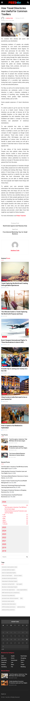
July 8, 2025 (4, 316)
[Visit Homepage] (15, 2)
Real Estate (24, 656)
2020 (4, 544)
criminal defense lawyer (8, 569)
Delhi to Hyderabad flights (9, 572)
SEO (21, 598)
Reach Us (3, 694)
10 (3, 636)
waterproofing (21, 607)
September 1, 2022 (6, 373)
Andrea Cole (9, 18)
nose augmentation (22, 589)
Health (13, 656)
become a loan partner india (9, 567)
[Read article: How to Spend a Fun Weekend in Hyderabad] (15, 414)
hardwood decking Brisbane (9, 578)
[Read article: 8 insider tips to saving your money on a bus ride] (15, 357)
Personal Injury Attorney (8, 595)
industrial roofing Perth (8, 584)
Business (3, 658)
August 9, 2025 (5, 287)
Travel (4, 279)
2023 (4, 534)
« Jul (2, 649)
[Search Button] (28, 2)
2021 (4, 541)
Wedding (23, 666)
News (12, 664)
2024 (4, 531)
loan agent (19, 584)
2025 (4, 527)
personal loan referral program (10, 598)
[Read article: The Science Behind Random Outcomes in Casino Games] (4, 455)
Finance (3, 664)
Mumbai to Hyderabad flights (9, 587)
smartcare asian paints (8, 601)
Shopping (23, 658)
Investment (14, 660)
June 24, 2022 (5, 401)
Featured (3, 662)
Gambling (4, 666)
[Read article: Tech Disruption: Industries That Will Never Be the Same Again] (4, 440)
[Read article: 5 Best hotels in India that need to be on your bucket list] (15, 385)
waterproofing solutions (8, 609)
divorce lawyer (18, 575)
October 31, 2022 (6, 344)
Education (4, 660)
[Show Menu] (2, 2)
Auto (2, 656)
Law (12, 662)
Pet (12, 666)
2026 (4, 502)
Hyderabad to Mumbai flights (9, 581)
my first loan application (8, 589)
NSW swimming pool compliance (10, 592)
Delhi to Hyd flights (7, 575)
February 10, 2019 (20, 18)
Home (12, 658)
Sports (22, 660)
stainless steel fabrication (9, 604)
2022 (4, 537)
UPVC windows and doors (8, 607)
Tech (22, 662)
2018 (4, 551)
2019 (4, 548)
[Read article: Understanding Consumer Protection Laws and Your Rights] (4, 448)
